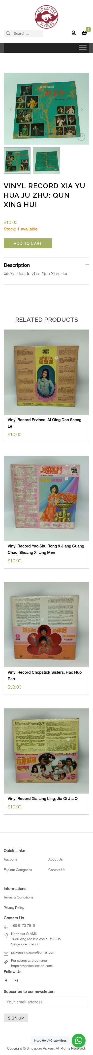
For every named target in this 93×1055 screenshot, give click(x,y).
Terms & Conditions (18, 897)
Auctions (10, 859)
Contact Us (56, 870)
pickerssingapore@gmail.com (33, 952)
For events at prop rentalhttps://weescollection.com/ (32, 963)
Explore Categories (18, 870)
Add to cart (28, 243)
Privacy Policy (14, 908)
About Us (55, 859)
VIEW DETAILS (46, 409)
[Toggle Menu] (83, 47)
